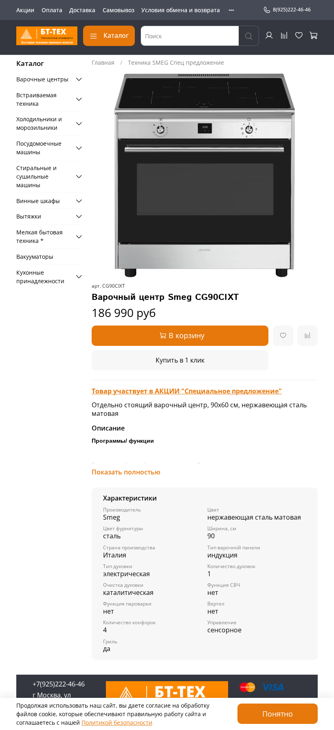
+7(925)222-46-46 (59, 684)
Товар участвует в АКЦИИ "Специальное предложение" (187, 391)
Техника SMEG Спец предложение (176, 62)
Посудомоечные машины (39, 148)
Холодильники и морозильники (39, 123)
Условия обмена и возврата (180, 10)
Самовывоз (118, 10)
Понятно (277, 714)
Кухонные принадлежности (40, 277)
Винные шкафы (38, 201)
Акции (25, 10)
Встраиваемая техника (36, 99)
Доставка (82, 10)
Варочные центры (42, 79)
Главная (103, 62)
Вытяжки (28, 216)
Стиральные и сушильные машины (36, 176)
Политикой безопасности (116, 722)
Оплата (52, 10)
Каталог (116, 35)
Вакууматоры (34, 256)
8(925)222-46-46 (292, 9)
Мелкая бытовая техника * (39, 236)
